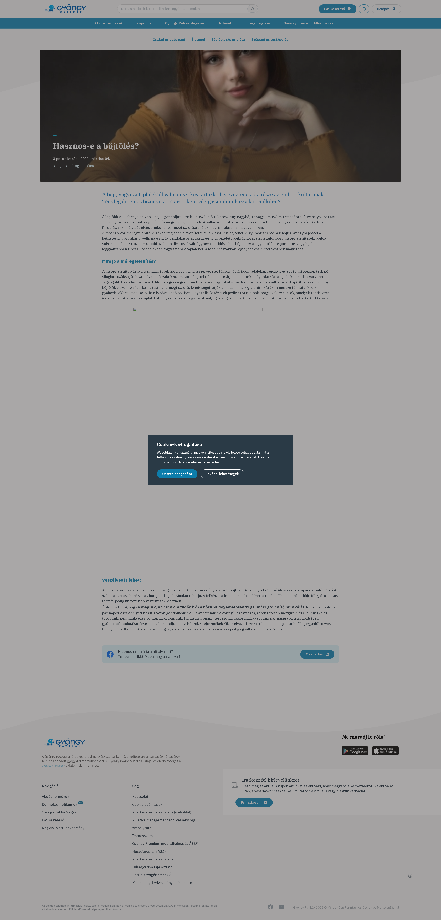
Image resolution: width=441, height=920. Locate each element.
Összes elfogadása (177, 474)
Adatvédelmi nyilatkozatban (199, 462)
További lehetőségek (222, 474)
